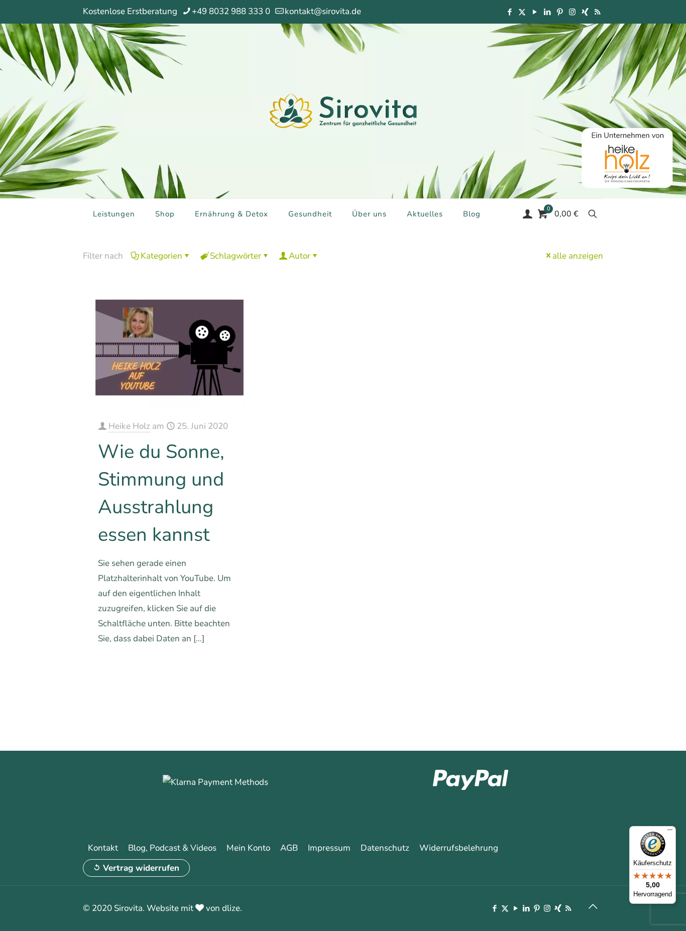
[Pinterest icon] (559, 12)
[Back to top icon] (592, 906)
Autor (299, 256)
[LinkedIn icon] (547, 12)
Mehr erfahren (216, 667)
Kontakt (103, 848)
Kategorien (161, 256)
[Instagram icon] (572, 12)
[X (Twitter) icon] (522, 12)
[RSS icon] (597, 12)
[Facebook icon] (509, 12)
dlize (231, 908)
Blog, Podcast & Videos (172, 848)
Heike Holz (129, 426)
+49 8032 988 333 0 (231, 11)
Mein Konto (248, 848)
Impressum (329, 848)
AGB (289, 848)
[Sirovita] (343, 110)
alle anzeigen (577, 256)
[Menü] (670, 832)
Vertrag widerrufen (141, 868)
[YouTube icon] (534, 12)
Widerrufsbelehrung (458, 848)
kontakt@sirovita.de (323, 11)
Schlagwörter (235, 256)
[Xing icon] (585, 12)
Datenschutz (385, 848)
